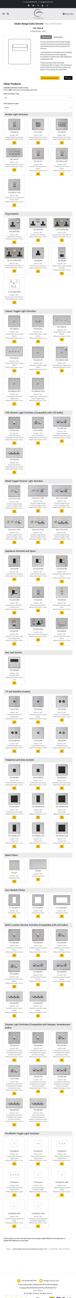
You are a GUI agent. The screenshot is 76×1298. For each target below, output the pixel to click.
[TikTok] (47, 5)
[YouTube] (42, 5)
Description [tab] (46, 37)
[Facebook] (38, 5)
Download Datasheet (51, 78)
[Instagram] (28, 5)
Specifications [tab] (58, 37)
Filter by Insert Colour (11, 103)
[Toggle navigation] (3, 14)
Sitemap (40, 1290)
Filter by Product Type (11, 94)
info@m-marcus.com (47, 2)
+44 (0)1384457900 (31, 2)
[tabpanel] (56, 56)
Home (8, 1249)
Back (69, 78)
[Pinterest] (33, 5)
